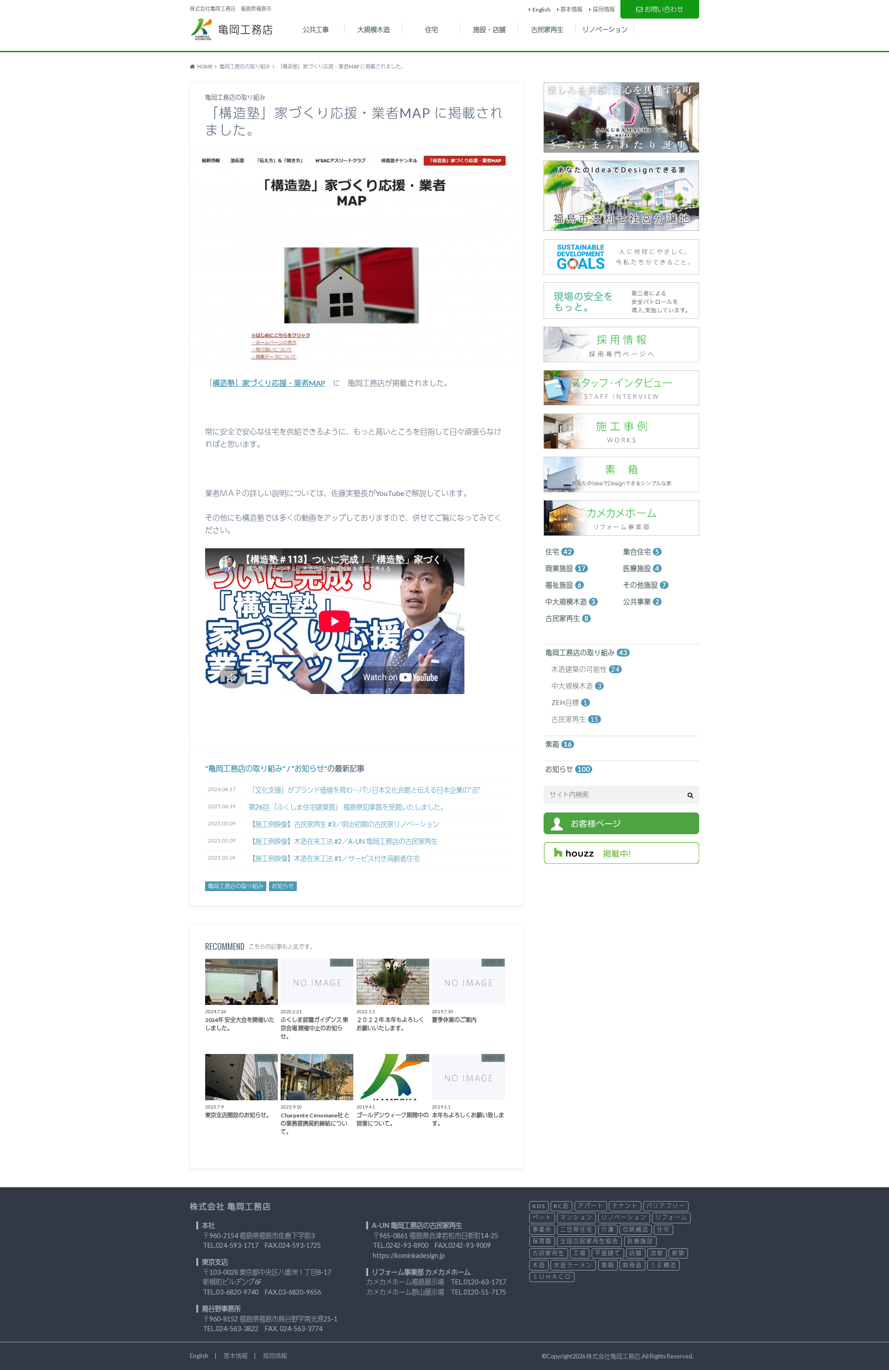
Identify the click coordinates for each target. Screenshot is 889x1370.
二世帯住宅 (576, 1229)
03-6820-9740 (237, 1292)
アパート (591, 1206)
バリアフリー (665, 1206)
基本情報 (571, 9)
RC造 (561, 1206)
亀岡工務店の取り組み (245, 768)
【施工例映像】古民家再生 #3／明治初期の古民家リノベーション (344, 824)
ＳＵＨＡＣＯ (551, 1276)
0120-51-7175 (484, 1292)
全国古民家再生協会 (589, 1241)
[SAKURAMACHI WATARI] (621, 147)
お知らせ (309, 768)
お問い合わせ (664, 9)
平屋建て (608, 1253)
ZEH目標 (569, 703)
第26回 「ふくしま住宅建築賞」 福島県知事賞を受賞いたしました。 (348, 807)
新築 (678, 1253)
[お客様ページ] (621, 829)
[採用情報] (621, 357)
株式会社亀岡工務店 (613, 1356)
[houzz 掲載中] (621, 858)
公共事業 (641, 602)
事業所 (542, 1229)
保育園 (542, 1241)
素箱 (558, 744)
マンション (576, 1217)
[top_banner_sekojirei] (621, 444)
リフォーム (671, 1217)
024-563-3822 (237, 1329)
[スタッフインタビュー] (621, 400)
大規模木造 (373, 29)
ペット (542, 1217)
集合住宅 (641, 552)
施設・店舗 (489, 29)
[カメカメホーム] (621, 530)
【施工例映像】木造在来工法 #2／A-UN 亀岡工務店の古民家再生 (343, 841)
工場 (579, 1253)
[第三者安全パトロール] (621, 313)
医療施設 (641, 568)
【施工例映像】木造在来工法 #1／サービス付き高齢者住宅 (334, 858)
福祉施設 (563, 585)
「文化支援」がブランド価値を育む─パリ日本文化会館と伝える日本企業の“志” (365, 790)
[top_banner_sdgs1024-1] (621, 269)
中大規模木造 (570, 602)
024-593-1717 (237, 1245)
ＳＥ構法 (663, 1265)
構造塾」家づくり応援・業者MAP (269, 382)
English (541, 9)
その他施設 (644, 585)
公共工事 (316, 29)
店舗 (635, 1253)
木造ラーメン (573, 1265)
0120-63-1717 (484, 1282)
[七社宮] (621, 226)
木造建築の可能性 (585, 669)
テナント (625, 1206)
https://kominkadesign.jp (409, 1255)
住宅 (431, 29)
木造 (538, 1265)
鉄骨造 (632, 1265)
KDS (538, 1206)
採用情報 (604, 9)
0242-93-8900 (407, 1245)
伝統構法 (636, 1229)
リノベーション (605, 29)
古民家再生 (547, 29)
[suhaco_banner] (621, 487)
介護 (607, 1229)
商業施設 (565, 568)
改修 (657, 1253)
